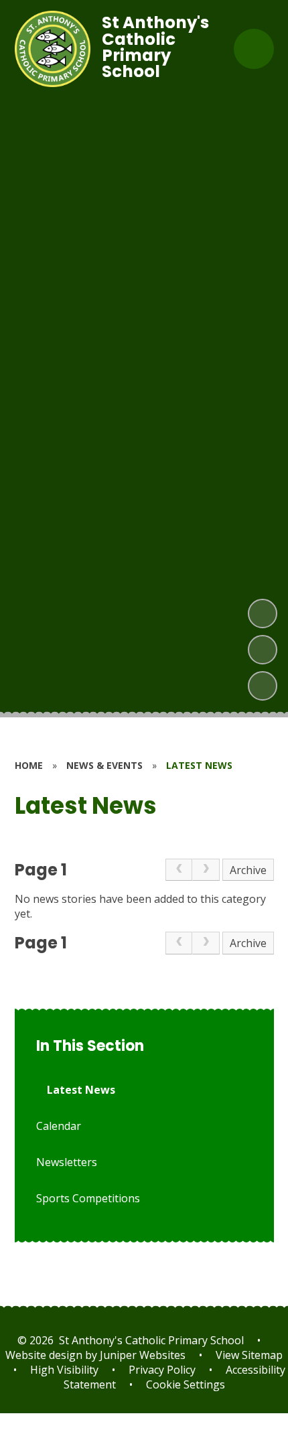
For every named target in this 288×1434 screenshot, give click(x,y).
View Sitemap (249, 1355)
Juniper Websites (141, 1355)
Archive (248, 870)
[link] (178, 870)
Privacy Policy (162, 1369)
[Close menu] (254, 49)
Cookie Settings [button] (185, 1384)
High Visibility (64, 1369)
